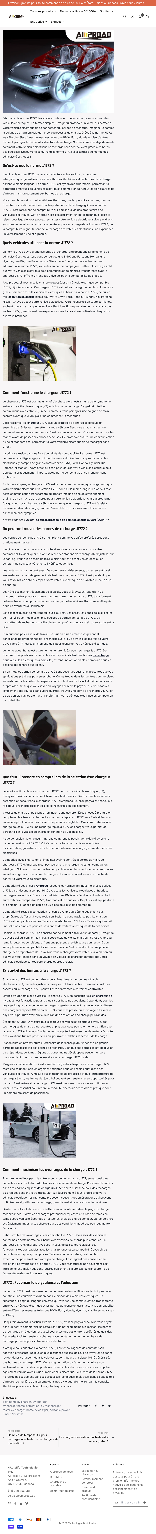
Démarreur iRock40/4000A (78, 11)
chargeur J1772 (37, 422)
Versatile (17, 1414)
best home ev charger (17, 1401)
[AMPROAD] (16, 16)
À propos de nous (61, 1471)
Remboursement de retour (92, 1480)
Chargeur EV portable (58, 1483)
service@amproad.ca (21, 1495)
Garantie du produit (89, 1489)
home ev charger (37, 1410)
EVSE (54, 489)
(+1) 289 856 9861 (20, 1490)
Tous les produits (41, 11)
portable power (59, 1410)
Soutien (105, 11)
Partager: (84, 1405)
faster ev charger (14, 1410)
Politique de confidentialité (91, 1497)
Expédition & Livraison (90, 1472)
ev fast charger (50, 1405)
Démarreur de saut (62, 1490)
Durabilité (56, 1477)
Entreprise (37, 21)
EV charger (39, 1401)
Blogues (56, 21)
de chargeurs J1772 (50, 1188)
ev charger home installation (21, 1405)
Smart (7, 1414)
